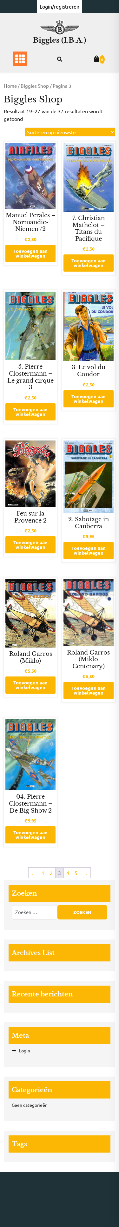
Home (10, 86)
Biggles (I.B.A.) (59, 40)
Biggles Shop (35, 86)
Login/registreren (59, 6)
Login (24, 1050)
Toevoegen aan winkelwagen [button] (30, 253)
